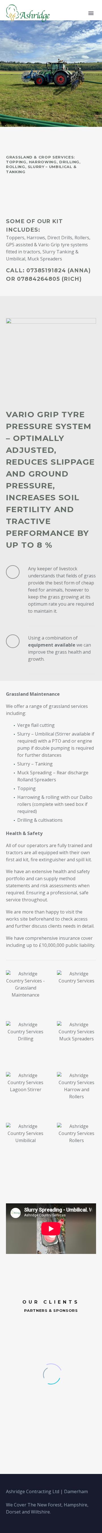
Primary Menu (91, 13)
